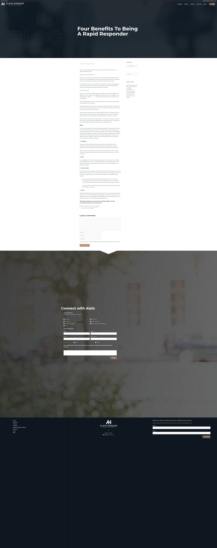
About (205, 4)
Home (14, 420)
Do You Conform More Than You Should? (89, 207)
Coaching (192, 4)
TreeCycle (92, 96)
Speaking (179, 4)
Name (65, 331)
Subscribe (206, 436)
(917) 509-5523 (5, 0)
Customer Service (91, 205)
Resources (199, 4)
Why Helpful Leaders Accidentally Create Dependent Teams (130, 93)
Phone (65, 336)
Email (92, 331)
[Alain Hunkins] (12, 3)
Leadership (98, 205)
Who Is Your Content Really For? (87, 208)
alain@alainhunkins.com (109, 434)
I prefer (65, 342)
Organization (94, 336)
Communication (84, 205)
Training (186, 4)
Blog (14, 432)
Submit (113, 358)
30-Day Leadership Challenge (19, 427)
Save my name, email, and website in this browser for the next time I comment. (100, 241)
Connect (212, 4)
